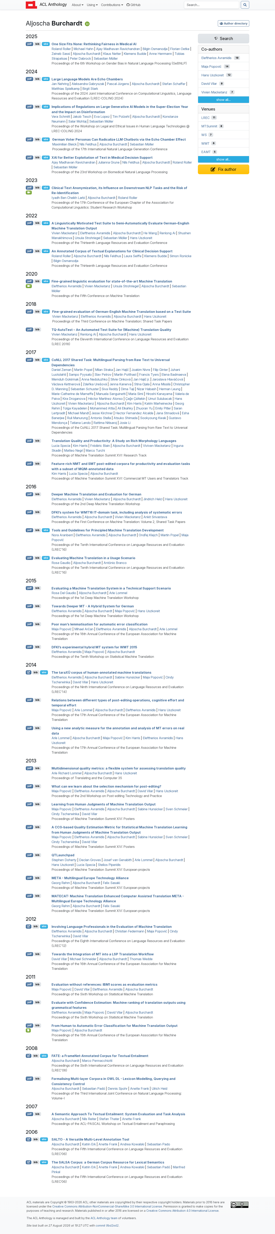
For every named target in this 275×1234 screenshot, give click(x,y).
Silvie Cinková (120, 379)
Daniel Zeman (61, 370)
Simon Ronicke (180, 256)
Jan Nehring (60, 84)
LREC (205, 118)
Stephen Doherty (64, 860)
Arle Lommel (118, 593)
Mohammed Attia (102, 408)
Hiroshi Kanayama (159, 394)
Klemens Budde (135, 54)
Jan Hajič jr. (141, 379)
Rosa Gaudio (61, 563)
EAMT (206, 152)
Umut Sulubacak (160, 399)
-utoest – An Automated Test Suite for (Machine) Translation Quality (111, 329)
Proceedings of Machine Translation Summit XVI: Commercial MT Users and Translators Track (120, 478)
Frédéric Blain (100, 446)
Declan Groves (90, 860)
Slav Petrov (103, 374)
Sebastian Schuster (84, 389)
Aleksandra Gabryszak (87, 84)
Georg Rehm (61, 883)
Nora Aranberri (62, 535)
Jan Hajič (122, 370)
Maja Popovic (62, 809)
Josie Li (125, 423)
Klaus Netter (112, 54)
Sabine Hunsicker (127, 677)
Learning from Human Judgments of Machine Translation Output (104, 804)
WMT (205, 143)
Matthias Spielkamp (66, 89)
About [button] (76, 5)
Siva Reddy (109, 389)
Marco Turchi (95, 450)
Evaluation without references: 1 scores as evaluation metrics (104, 984)
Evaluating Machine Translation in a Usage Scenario (93, 558)
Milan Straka (104, 370)
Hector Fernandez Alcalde (134, 413)
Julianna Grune (109, 162)
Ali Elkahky (125, 408)
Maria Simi (135, 394)
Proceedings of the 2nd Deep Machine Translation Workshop (96, 504)
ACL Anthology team (104, 1218)
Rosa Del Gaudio (64, 593)
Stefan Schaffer (173, 84)
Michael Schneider (83, 959)
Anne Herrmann (160, 54)
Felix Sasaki (111, 883)
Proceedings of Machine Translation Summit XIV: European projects (101, 870)
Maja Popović (125, 611)
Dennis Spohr (117, 1089)
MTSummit (209, 126)
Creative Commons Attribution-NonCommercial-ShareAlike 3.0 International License (107, 1206)
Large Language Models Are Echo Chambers (87, 79)
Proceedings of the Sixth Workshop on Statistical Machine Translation (102, 994)
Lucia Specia (61, 446)
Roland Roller (61, 49)
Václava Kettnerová (66, 384)
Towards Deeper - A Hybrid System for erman (93, 606)
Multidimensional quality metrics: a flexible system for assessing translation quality (119, 768)
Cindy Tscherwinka (65, 814)
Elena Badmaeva (173, 374)
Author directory (235, 23)
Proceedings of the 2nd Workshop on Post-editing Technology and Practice (107, 796)
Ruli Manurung (77, 418)
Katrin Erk (89, 1144)
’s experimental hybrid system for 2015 (94, 647)
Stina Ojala (142, 384)
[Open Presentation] (28, 1030)
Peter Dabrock (80, 58)
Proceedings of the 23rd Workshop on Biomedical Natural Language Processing (109, 172)
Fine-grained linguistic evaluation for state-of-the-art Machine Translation (112, 281)
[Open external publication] (28, 672)
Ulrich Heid (159, 1089)
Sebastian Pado (158, 1144)
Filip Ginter (160, 370)
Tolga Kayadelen (75, 408)
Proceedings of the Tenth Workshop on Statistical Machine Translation (103, 657)
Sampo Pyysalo (80, 374)
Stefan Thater (109, 1119)
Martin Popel (83, 370)
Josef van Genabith (117, 860)
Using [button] (91, 5)
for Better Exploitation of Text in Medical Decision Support (102, 158)
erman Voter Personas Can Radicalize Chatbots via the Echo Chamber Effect (119, 139)
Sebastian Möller (106, 58)
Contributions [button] (110, 5)
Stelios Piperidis (109, 865)
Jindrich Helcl (152, 499)
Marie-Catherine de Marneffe (72, 394)
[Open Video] (29, 192)
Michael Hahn (83, 49)
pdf (29, 43)
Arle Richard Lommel (67, 773)
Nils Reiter (89, 1119)
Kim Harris (134, 403)
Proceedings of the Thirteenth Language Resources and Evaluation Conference (109, 243)
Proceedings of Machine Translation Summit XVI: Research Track (99, 455)
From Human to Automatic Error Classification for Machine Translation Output (115, 1025)
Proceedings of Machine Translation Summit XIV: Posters (93, 819)
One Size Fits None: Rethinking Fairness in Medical (94, 44)
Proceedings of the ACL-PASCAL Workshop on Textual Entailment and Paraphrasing (113, 1124)
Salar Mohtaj (77, 121)
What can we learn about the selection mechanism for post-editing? (106, 786)
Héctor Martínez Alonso (105, 399)
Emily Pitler (163, 408)
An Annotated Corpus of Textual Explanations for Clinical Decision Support (112, 251)
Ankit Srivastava (155, 517)
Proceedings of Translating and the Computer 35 (87, 778)
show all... (223, 100)
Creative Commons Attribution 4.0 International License (182, 1210)
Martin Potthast (125, 374)
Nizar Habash (146, 389)
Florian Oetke (179, 49)
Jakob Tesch (82, 117)
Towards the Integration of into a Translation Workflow (103, 954)
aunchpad (63, 855)
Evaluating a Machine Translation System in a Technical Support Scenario (111, 588)
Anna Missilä (161, 384)
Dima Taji (127, 389)
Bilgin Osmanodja (155, 49)
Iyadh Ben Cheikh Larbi (68, 198)
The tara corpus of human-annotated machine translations (101, 672)
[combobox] (211, 5)
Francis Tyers (149, 374)
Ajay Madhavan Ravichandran (118, 49)
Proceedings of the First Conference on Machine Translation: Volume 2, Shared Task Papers (118, 522)
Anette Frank (139, 1089)
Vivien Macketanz (65, 233)
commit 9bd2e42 (107, 1225)
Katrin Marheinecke (158, 403)
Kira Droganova (73, 399)
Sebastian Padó (93, 1089)
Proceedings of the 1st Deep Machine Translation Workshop (95, 598)
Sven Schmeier (176, 809)
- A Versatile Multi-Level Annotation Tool (90, 1139)
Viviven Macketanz (157, 446)
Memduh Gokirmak (65, 379)
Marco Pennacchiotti (97, 1061)
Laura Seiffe (133, 256)
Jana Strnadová (167, 413)
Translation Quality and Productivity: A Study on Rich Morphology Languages (114, 441)
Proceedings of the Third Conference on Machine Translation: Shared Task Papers (112, 321)
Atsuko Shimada (126, 418)
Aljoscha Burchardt (86, 54)
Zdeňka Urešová (95, 384)
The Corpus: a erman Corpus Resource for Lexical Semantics (108, 1162)
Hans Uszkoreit (141, 238)
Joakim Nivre (140, 370)
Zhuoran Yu (144, 408)
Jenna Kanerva (120, 384)
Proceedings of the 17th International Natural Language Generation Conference (109, 149)
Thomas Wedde (141, 959)
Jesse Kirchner (102, 413)
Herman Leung (169, 389)
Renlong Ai (167, 233)
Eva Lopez (102, 117)
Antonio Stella (100, 418)
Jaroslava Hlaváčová (167, 379)
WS (204, 135)
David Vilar (80, 682)
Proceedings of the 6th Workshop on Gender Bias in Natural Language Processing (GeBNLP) (119, 63)
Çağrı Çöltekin (135, 399)
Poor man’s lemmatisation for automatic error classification (100, 624)
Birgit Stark (90, 89)
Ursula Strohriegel (87, 238)
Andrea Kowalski (132, 1144)
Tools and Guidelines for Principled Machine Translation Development (108, 530)
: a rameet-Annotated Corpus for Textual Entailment (100, 1056)
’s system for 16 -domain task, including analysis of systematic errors (117, 512)
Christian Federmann (129, 931)
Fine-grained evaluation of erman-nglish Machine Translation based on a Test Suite (121, 312)
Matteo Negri (73, 450)
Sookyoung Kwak (153, 418)
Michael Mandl (78, 413)
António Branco (115, 563)
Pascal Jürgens (118, 84)
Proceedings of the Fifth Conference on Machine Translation (96, 296)
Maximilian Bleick (64, 144)
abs (45, 43)
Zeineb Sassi (61, 54)
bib (37, 43)
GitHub (135, 5)
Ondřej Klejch (148, 535)
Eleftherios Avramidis (95, 233)
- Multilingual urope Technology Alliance (90, 878)
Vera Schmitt (61, 117)
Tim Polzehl (120, 117)
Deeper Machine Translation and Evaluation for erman (96, 494)
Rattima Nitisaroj (105, 423)
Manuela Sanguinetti (111, 394)
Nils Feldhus (88, 144)
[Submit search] (245, 5)
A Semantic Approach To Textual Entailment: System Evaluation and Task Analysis (118, 1114)
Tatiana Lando (80, 423)
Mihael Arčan (83, 629)
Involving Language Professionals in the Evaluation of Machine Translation (112, 926)
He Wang (150, 233)
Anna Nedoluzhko (94, 379)
